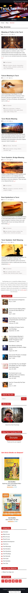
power (16, 273)
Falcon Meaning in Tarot (10, 75)
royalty (7, 111)
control (18, 271)
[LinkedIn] (20, 581)
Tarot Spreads (6, 556)
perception (18, 232)
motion (8, 232)
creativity (7, 148)
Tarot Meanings (7, 546)
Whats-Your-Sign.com (8, 572)
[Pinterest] (13, 581)
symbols (19, 66)
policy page (23, 290)
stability (10, 190)
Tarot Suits (14, 145)
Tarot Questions (7, 551)
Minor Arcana (6, 536)
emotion (18, 231)
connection (15, 188)
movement (13, 232)
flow (21, 231)
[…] (2, 57)
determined (6, 110)
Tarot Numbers (6, 548)
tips (22, 66)
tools (5, 68)
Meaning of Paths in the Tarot (12, 32)
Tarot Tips (5, 563)
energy (15, 148)
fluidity (5, 232)
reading (9, 66)
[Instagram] (16, 581)
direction (15, 65)
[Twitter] (6, 581)
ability (6, 188)
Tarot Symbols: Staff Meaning (12, 240)
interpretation (20, 65)
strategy (12, 111)
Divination (5, 531)
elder (9, 273)
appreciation (12, 108)
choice (6, 65)
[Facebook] (2, 581)
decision (10, 65)
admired (7, 108)
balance (14, 271)
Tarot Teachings (14, 8)
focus (15, 110)
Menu (14, 19)
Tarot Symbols (8, 62)
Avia (14, 34)
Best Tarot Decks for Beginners (21, 1)
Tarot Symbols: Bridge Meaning (12, 157)
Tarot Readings (7, 553)
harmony (13, 273)
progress (6, 190)
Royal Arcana (6, 539)
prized (21, 110)
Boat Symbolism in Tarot (10, 197)
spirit (10, 150)
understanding (9, 68)
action (6, 271)
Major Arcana (8, 145)
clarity (6, 231)
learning (5, 66)
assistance (10, 188)
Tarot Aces (5, 544)
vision (15, 111)
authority (10, 271)
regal (5, 111)
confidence (17, 108)
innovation (6, 150)
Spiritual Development (8, 541)
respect (20, 273)
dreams (14, 231)
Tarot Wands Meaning (9, 119)
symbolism (14, 66)
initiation (19, 148)
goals (18, 110)
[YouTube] (9, 581)
